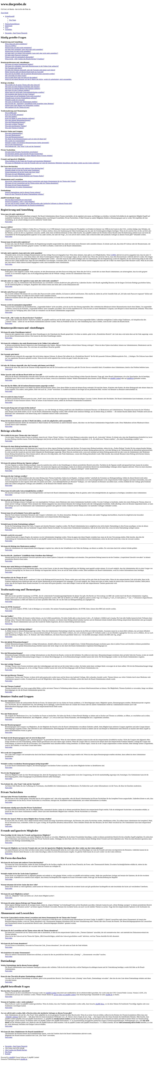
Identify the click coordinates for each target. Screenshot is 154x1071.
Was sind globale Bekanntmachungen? (18, 120)
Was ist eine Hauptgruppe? (14, 144)
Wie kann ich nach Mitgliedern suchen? (18, 174)
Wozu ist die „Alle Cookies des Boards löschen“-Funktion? (24, 59)
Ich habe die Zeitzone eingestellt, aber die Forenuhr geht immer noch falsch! (30, 70)
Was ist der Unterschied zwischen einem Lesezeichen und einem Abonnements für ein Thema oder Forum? (40, 181)
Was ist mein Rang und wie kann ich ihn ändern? (21, 77)
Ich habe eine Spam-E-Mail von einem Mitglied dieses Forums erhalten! (28, 155)
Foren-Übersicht (21, 1046)
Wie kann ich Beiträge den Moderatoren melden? (21, 102)
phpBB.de (130, 378)
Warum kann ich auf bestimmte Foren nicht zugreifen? (23, 96)
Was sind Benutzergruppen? (14, 137)
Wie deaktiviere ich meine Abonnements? (18, 187)
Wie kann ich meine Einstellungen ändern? (19, 64)
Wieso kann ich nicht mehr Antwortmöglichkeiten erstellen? (24, 92)
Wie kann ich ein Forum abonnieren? (17, 185)
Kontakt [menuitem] (7, 1054)
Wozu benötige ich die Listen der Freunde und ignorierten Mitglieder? (28, 161)
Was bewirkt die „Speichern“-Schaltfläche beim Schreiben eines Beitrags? (29, 103)
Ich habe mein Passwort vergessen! (16, 55)
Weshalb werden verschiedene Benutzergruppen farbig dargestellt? (27, 143)
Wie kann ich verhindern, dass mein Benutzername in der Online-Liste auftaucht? (32, 66)
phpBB (11, 1057)
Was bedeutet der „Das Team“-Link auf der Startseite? (23, 146)
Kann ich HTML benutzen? (14, 115)
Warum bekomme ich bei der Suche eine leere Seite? (22, 172)
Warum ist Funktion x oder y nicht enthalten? (20, 201)
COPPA (113, 255)
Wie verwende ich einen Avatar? (15, 75)
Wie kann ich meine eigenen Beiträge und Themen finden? (24, 176)
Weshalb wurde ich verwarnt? (15, 100)
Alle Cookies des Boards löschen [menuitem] (16, 1050)
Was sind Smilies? (11, 116)
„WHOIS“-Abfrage (11, 1017)
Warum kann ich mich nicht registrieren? (18, 47)
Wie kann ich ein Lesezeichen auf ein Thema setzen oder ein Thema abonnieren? (31, 183)
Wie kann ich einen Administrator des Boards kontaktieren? (24, 205)
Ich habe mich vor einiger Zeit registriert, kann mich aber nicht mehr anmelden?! (31, 53)
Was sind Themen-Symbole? (14, 128)
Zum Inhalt (4, 13)
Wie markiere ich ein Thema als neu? (17, 107)
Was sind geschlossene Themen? (16, 126)
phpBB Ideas (99, 1004)
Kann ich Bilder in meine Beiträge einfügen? (20, 118)
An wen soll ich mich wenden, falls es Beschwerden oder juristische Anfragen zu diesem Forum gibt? (38, 203)
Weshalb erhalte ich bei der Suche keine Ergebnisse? (22, 170)
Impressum (8, 26)
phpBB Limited (115, 378)
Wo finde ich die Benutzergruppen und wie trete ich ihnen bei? (25, 139)
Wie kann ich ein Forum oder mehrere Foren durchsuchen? (24, 168)
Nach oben (8, 222)
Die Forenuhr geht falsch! (13, 68)
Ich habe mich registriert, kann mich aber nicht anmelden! (24, 49)
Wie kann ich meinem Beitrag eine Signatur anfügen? (22, 88)
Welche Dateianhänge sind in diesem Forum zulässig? (23, 192)
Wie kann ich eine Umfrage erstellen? (17, 90)
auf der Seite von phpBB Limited (65, 995)
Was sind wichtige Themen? (14, 124)
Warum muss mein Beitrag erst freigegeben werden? (22, 105)
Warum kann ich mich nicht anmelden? (18, 51)
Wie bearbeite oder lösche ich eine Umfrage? (20, 94)
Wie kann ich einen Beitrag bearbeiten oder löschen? (22, 87)
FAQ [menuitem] (6, 28)
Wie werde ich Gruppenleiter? (15, 141)
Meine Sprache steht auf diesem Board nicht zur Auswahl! (24, 72)
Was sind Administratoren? (14, 133)
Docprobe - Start (10, 1046)
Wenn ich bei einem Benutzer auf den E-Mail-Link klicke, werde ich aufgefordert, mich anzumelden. (38, 79)
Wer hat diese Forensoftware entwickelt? (18, 200)
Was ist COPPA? (10, 46)
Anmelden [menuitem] (8, 29)
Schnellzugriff (9, 16)
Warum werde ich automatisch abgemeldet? (19, 57)
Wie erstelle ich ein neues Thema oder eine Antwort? (22, 85)
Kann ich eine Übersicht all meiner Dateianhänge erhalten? (24, 194)
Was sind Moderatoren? (13, 135)
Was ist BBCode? (11, 113)
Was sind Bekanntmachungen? (15, 122)
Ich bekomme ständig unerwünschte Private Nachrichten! (24, 154)
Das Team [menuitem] (12, 20)
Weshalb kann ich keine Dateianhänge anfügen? (21, 98)
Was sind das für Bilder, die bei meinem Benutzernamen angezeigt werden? (30, 74)
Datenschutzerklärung (12, 24)
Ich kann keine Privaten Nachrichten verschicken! (21, 152)
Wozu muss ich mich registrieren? (16, 44)
